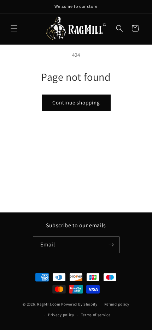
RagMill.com (48, 303)
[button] (14, 28)
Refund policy (116, 304)
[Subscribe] (111, 245)
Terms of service (96, 314)
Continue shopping (76, 102)
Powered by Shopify (79, 303)
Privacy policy (61, 314)
